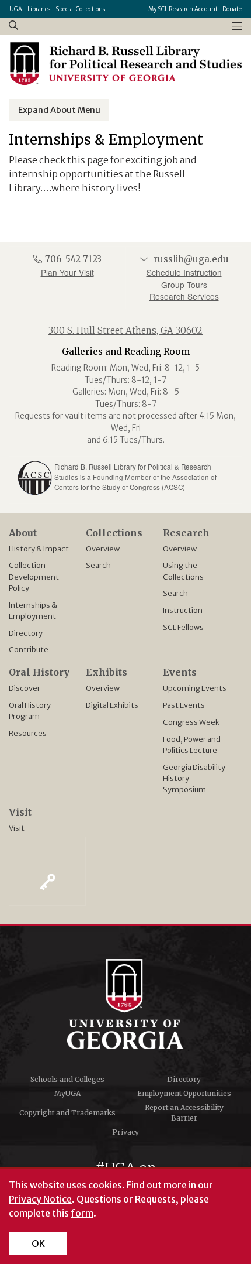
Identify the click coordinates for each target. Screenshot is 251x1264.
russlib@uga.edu (191, 259)
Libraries (38, 9)
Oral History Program (30, 710)
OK (38, 1243)
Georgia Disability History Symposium (194, 778)
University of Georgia (125, 1004)
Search (98, 565)
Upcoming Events (194, 688)
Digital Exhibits (112, 705)
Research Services (184, 296)
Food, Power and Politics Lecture (192, 744)
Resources (28, 733)
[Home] (125, 64)
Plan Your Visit (67, 272)
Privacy (125, 1132)
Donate (232, 9)
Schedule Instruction (184, 272)
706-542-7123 (73, 259)
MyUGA (67, 1093)
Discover (24, 688)
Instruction (183, 610)
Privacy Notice (40, 1199)
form (82, 1213)
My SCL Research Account (183, 9)
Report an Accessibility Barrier (184, 1112)
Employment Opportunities (184, 1093)
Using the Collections (183, 570)
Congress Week (191, 722)
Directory (26, 633)
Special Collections (80, 9)
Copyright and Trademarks (67, 1112)
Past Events (184, 705)
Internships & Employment (33, 610)
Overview (103, 548)
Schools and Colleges (67, 1079)
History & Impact (39, 548)
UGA (15, 9)
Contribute (28, 649)
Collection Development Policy (34, 576)
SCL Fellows (183, 627)
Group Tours (184, 284)
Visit (17, 828)
